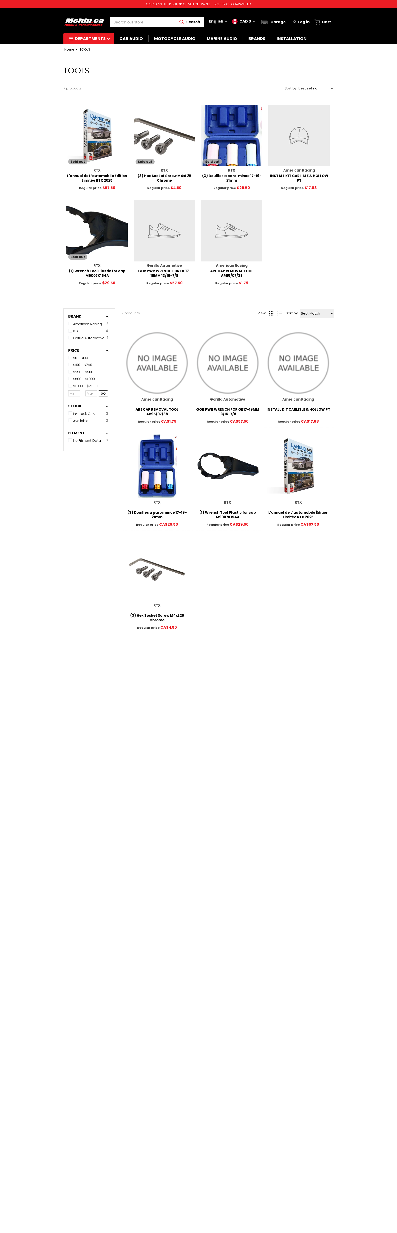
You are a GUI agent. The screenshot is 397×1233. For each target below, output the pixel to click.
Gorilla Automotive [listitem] (89, 337)
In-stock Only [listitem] (84, 413)
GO (103, 393)
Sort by (291, 88)
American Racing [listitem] (87, 323)
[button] (273, 22)
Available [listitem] (80, 420)
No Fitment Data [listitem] (87, 440)
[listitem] (90, 358)
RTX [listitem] (76, 331)
